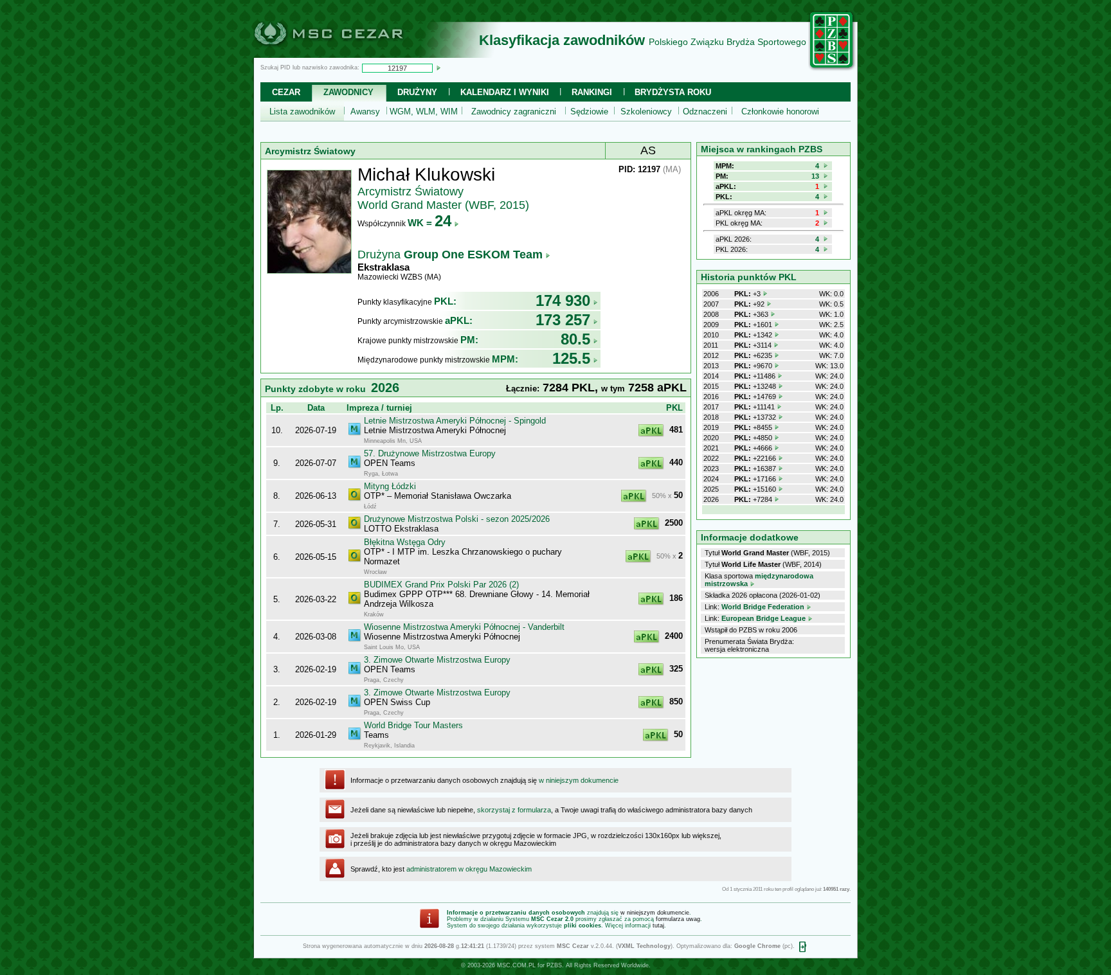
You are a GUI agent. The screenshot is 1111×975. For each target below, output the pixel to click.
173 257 (563, 319)
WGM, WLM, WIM (424, 111)
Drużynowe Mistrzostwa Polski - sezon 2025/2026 (457, 519)
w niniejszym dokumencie (579, 780)
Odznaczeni (705, 111)
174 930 (563, 300)
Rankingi (592, 92)
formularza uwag (678, 919)
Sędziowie (589, 111)
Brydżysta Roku (673, 92)
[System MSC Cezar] (349, 54)
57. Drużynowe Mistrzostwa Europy (430, 453)
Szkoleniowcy (646, 111)
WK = (429, 222)
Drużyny (417, 92)
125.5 (571, 358)
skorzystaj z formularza (514, 810)
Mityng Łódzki (390, 486)
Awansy (365, 111)
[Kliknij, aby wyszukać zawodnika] (438, 67)
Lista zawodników (302, 111)
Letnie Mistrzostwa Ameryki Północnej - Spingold (455, 420)
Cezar (286, 92)
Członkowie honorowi (780, 111)
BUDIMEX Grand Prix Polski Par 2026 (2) (441, 584)
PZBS (554, 965)
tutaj (658, 925)
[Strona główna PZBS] (832, 69)
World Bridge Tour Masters (413, 725)
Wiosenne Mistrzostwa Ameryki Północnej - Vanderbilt (464, 627)
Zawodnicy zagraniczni (513, 111)
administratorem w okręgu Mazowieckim (469, 869)
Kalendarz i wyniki (504, 92)
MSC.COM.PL (516, 965)
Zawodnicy (348, 92)
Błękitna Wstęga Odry (405, 542)
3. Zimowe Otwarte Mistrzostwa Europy (437, 660)
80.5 (575, 339)
